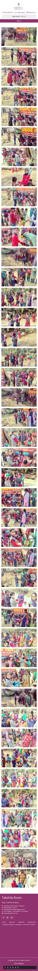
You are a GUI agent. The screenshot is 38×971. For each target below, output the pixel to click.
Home (4, 922)
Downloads (18, 924)
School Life (26, 924)
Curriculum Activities (8, 924)
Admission (21, 922)
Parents (32, 924)
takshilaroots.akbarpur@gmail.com (14, 909)
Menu (19, 21)
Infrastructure (32, 922)
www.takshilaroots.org (10, 913)
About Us (12, 922)
